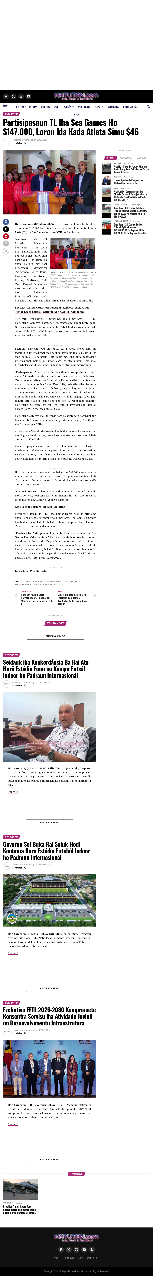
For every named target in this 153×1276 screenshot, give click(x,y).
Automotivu (113, 106)
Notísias (20, 106)
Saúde (56, 106)
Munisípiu (68, 106)
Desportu (99, 106)
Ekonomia (45, 106)
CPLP (76, 114)
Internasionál (130, 106)
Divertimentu (84, 106)
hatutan (18, 143)
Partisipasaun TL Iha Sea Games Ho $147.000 (38, 584)
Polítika (33, 106)
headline (38, 582)
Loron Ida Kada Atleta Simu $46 (61, 582)
